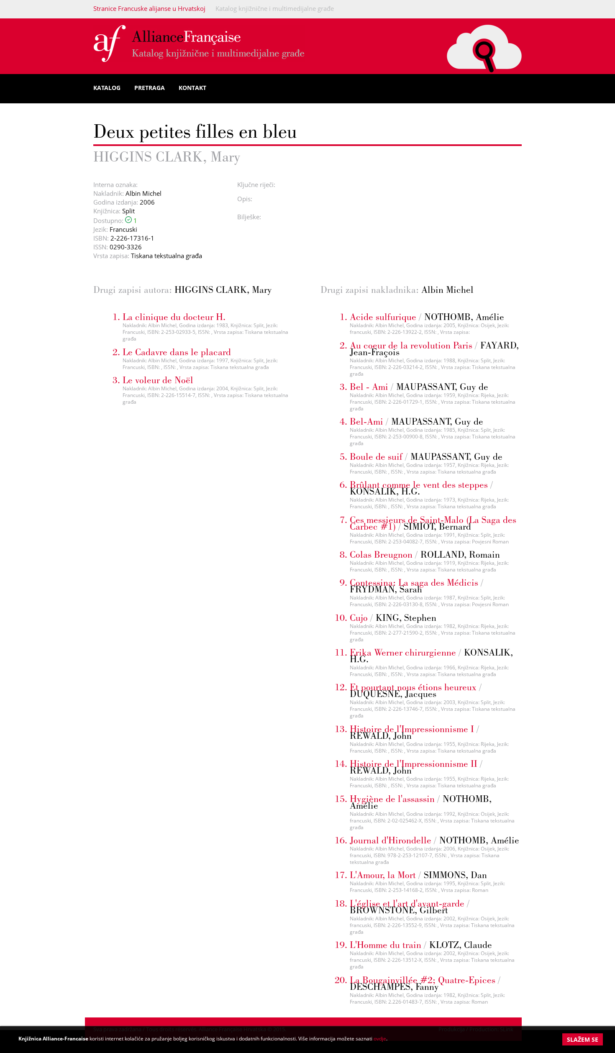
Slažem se (582, 1039)
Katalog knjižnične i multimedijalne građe (274, 8)
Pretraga (149, 88)
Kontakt (192, 88)
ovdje (380, 1038)
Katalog (106, 88)
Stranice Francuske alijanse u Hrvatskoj (149, 8)
